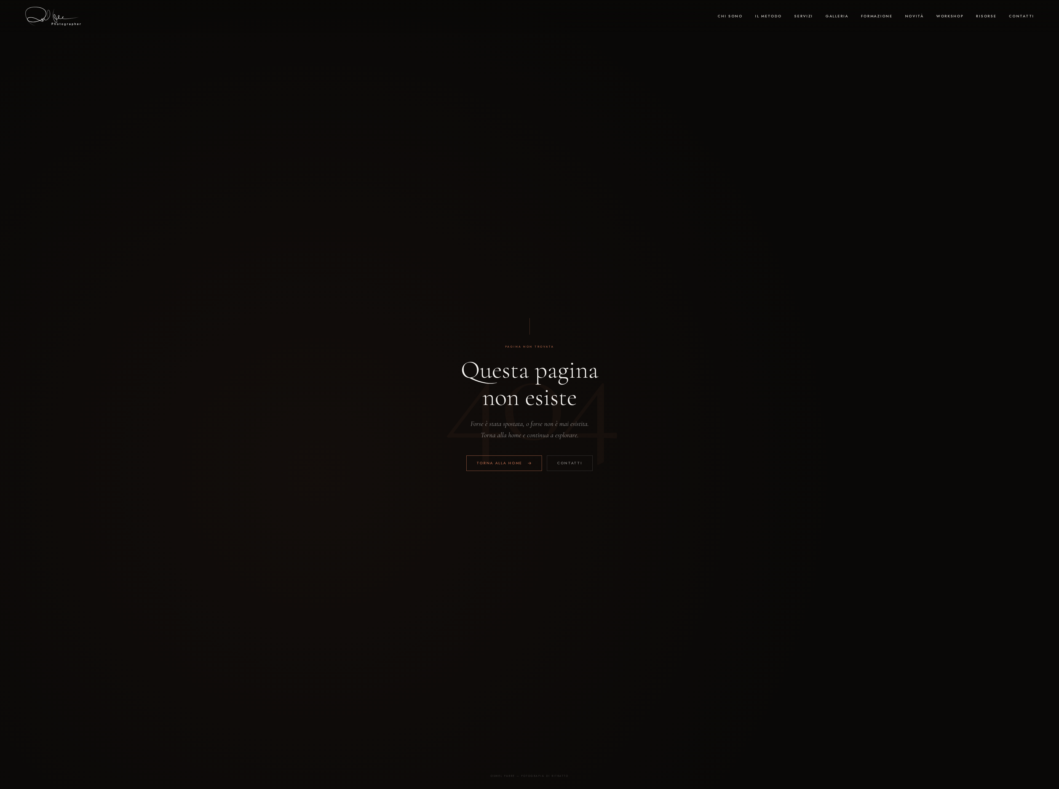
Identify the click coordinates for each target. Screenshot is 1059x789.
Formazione (877, 16)
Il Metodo (768, 16)
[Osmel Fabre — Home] (53, 16)
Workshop (950, 16)
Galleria (837, 16)
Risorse (986, 16)
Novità (914, 16)
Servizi (803, 16)
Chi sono (730, 16)
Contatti (1021, 16)
